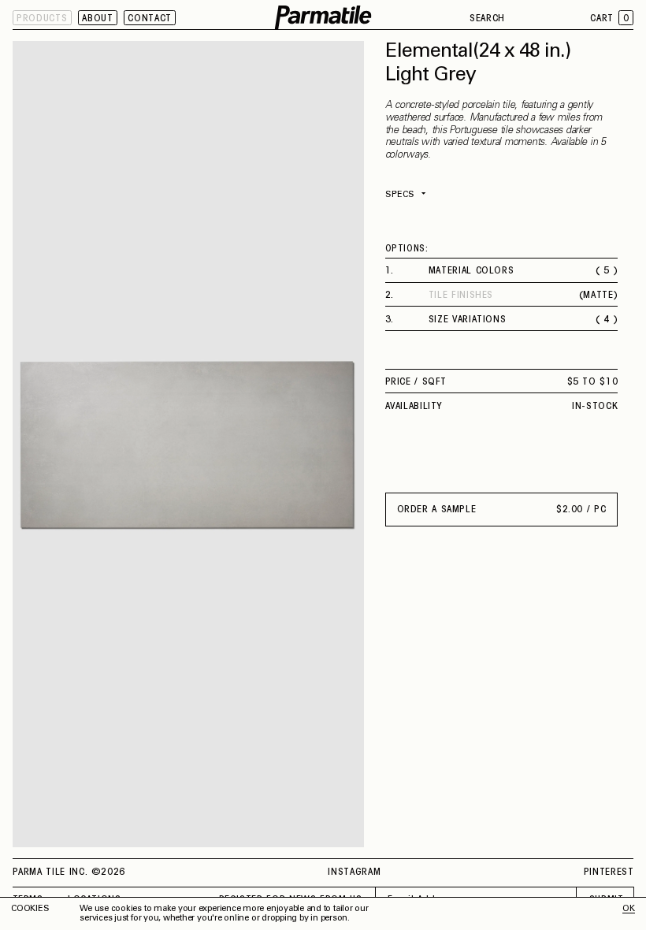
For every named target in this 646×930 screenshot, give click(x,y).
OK (628, 909)
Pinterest (609, 872)
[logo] (323, 18)
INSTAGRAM (354, 872)
